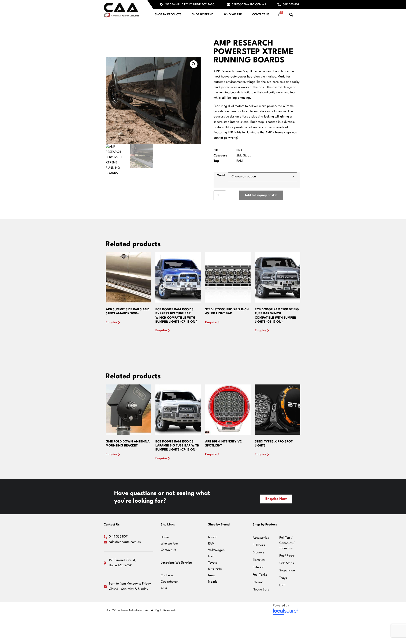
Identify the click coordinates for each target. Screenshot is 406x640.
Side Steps (243, 155)
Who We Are (233, 14)
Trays (283, 578)
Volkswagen (216, 550)
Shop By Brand (202, 14)
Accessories (261, 537)
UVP (282, 585)
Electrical (259, 560)
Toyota (212, 562)
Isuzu (211, 575)
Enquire (111, 322)
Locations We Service (176, 562)
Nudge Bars (261, 589)
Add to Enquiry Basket (261, 195)
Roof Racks (287, 555)
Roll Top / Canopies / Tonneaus (287, 543)
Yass (164, 588)
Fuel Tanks (260, 574)
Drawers (258, 552)
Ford (211, 556)
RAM (239, 161)
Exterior (258, 567)
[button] (291, 14)
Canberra (167, 575)
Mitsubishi (215, 569)
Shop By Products (168, 14)
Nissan (212, 537)
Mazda (213, 581)
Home (165, 537)
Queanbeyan (169, 581)
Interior (258, 582)
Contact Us (260, 14)
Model (221, 175)
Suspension (287, 570)
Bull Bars (259, 545)
